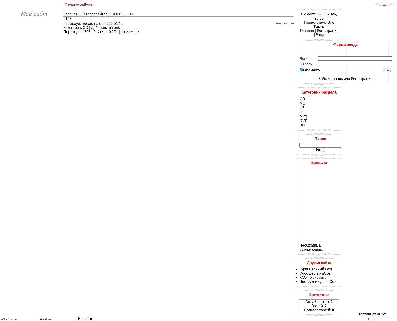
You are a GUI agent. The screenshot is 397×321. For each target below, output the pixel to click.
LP (302, 108)
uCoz (381, 314)
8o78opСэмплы (8, 319)
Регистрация (327, 31)
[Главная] (384, 6)
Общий (117, 14)
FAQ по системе (313, 277)
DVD (304, 121)
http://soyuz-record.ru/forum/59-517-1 (93, 24)
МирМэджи (46, 319)
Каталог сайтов (95, 14)
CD (130, 14)
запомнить (311, 70)
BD (302, 125)
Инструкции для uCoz (317, 282)
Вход (320, 35)
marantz (114, 28)
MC (302, 103)
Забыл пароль (330, 79)
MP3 (303, 116)
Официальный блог (315, 269)
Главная (70, 14)
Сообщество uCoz (315, 273)
